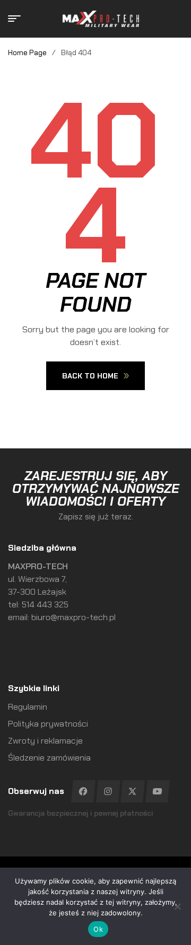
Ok (98, 929)
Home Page (27, 52)
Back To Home (90, 376)
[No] (177, 906)
